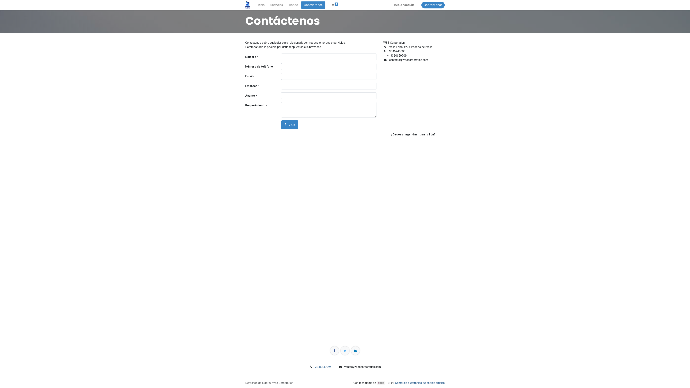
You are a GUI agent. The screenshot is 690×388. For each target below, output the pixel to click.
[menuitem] (261, 5)
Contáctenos (433, 5)
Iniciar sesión (404, 5)
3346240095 (323, 367)
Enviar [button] (289, 124)
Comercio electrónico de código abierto (420, 383)
